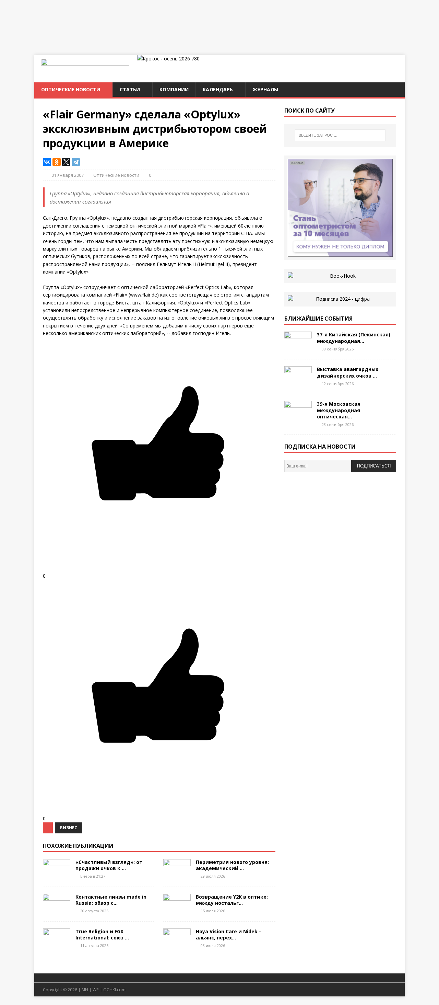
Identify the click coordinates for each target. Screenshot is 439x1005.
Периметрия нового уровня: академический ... (232, 865)
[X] (66, 162)
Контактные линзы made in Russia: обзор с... (110, 899)
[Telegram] (76, 162)
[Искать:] (340, 135)
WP (96, 990)
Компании (174, 89)
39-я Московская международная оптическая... (338, 410)
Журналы (265, 89)
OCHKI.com (114, 990)
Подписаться (374, 466)
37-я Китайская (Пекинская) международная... (353, 337)
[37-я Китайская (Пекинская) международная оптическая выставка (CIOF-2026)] (298, 348)
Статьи (130, 89)
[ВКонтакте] (47, 162)
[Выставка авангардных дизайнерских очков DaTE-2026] (298, 383)
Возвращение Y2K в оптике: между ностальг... (232, 899)
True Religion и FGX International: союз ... (102, 934)
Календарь (218, 89)
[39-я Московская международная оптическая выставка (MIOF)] (298, 417)
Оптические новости (70, 89)
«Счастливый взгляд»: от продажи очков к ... (108, 865)
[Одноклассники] (56, 162)
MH (85, 990)
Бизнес (68, 828)
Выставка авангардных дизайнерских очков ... (347, 372)
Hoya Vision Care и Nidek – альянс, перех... (229, 934)
